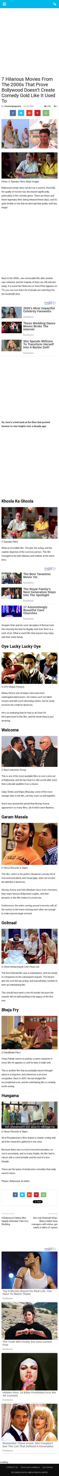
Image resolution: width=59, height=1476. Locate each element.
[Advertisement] (29, 45)
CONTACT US (12, 1467)
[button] (55, 4)
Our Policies (48, 1467)
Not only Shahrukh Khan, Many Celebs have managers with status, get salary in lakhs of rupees (44, 1223)
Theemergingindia (12, 106)
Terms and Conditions (30, 1467)
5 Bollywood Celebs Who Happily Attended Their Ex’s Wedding (15, 1221)
